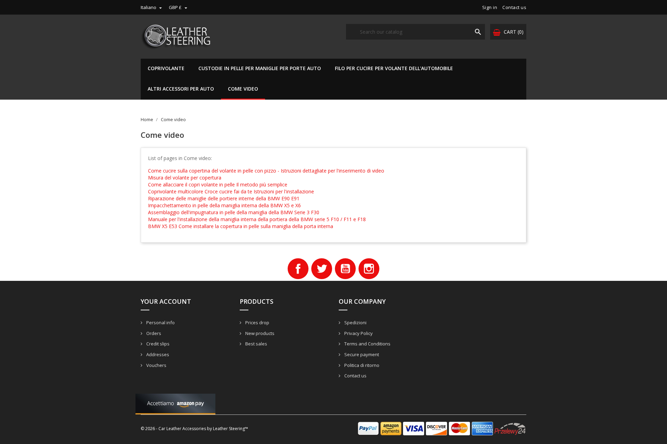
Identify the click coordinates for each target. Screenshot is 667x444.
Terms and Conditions (366, 344)
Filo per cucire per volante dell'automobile (394, 68)
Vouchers (155, 365)
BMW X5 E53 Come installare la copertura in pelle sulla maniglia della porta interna (240, 226)
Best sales (255, 344)
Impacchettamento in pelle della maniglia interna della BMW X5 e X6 (224, 205)
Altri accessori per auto (181, 88)
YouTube (345, 268)
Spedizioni (355, 322)
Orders (153, 333)
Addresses (157, 354)
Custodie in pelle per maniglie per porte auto (259, 68)
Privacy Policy (358, 333)
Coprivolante (166, 68)
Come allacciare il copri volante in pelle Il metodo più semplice (217, 184)
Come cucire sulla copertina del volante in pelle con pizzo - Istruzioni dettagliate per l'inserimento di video (266, 170)
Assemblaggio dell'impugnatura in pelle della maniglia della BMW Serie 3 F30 (233, 212)
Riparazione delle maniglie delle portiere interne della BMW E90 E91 (223, 198)
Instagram (369, 268)
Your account (166, 301)
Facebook (298, 268)
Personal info (160, 322)
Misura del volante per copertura (184, 177)
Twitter (321, 268)
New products (259, 333)
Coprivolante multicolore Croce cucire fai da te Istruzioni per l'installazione (231, 191)
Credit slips (157, 344)
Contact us (514, 7)
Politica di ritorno (361, 365)
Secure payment (361, 354)
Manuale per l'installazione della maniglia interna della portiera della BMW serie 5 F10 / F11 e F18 (257, 219)
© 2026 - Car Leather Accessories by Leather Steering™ (194, 429)
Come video (243, 88)
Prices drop (256, 322)
